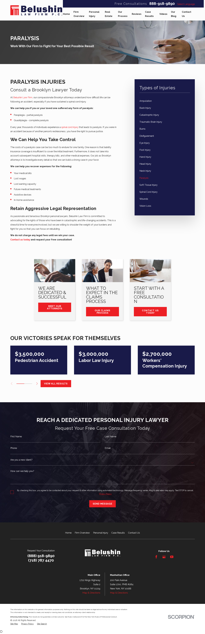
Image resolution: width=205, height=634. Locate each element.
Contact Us (134, 532)
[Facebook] (156, 556)
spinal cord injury (69, 127)
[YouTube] (171, 556)
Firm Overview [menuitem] (78, 13)
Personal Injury (100, 532)
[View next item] (37, 383)
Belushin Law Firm (22, 97)
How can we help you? (22, 471)
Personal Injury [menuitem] (94, 13)
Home (68, 532)
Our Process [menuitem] (122, 13)
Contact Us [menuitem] (186, 13)
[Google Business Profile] (164, 556)
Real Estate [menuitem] (108, 13)
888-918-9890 (162, 4)
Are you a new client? (21, 460)
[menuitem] (164, 100)
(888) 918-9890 (41, 556)
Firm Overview (82, 532)
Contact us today (20, 239)
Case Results (118, 532)
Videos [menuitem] (163, 14)
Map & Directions (91, 592)
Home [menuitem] (66, 14)
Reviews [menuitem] (136, 14)
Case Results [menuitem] (149, 13)
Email (108, 448)
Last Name (110, 436)
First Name (16, 436)
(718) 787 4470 (41, 560)
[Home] (36, 10)
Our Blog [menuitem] (173, 13)
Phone (13, 448)
